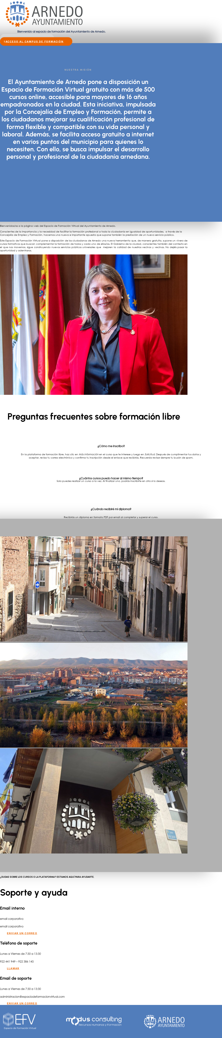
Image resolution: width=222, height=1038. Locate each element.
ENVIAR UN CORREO (22, 933)
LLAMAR (13, 968)
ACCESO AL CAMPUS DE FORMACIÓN (35, 41)
